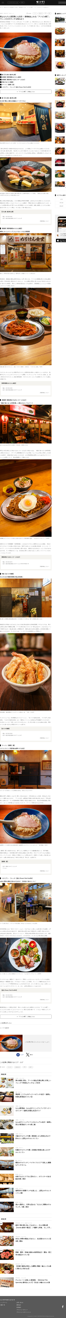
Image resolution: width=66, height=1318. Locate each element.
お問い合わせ (19, 1302)
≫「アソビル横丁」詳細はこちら (26, 91)
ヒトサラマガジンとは (13, 2)
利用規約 (18, 1307)
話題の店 (41, 13)
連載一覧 (2, 1305)
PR (45, 13)
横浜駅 (29, 13)
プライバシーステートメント (23, 1312)
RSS (22, 2)
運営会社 (18, 1305)
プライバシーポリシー (22, 1309)
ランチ (35, 13)
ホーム (1, 7)
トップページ (3, 1302)
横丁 (50, 13)
